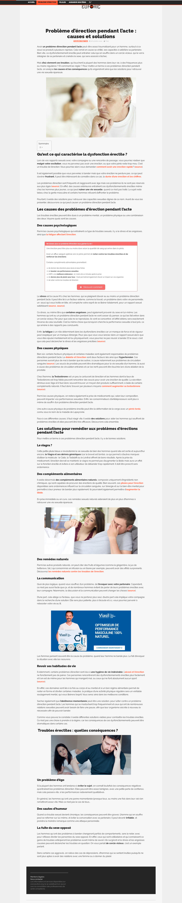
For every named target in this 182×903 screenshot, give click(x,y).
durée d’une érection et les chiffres (123, 176)
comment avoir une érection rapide (114, 167)
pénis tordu (135, 409)
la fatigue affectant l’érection (61, 234)
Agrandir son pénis (77, 2)
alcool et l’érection (134, 672)
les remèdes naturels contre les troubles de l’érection (76, 571)
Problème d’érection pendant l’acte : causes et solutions (91, 33)
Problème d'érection (81, 41)
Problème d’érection (47, 2)
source (138, 167)
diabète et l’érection (76, 357)
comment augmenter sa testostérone (121, 386)
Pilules (62, 2)
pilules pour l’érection (132, 483)
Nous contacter (36, 879)
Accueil (31, 2)
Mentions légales (37, 877)
